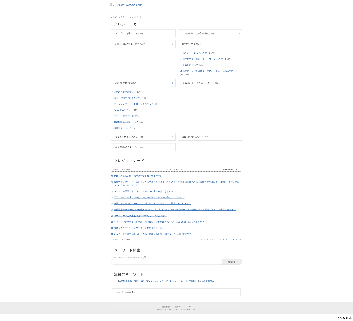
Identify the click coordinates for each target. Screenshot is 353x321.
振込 (142, 281)
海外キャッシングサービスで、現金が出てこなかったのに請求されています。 (152, 203)
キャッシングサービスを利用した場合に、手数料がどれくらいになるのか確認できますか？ (159, 222)
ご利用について (126, 83)
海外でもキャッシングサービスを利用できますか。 (139, 228)
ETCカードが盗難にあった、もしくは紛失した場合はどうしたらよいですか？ (152, 234)
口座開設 (193, 281)
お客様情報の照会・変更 (130, 44)
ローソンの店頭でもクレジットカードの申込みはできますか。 (145, 191)
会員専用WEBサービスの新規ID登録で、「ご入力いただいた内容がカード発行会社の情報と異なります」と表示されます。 (175, 209)
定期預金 (209, 281)
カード (114, 281)
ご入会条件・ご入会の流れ (198, 33)
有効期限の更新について (128, 122)
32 (237, 239)
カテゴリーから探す (118, 17)
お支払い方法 (191, 44)
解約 (201, 281)
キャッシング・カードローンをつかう (135, 104)
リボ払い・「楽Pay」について (198, 53)
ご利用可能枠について (127, 92)
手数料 (128, 281)
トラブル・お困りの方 (129, 33)
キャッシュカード (178, 281)
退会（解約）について (195, 136)
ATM (121, 281)
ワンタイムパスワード (157, 281)
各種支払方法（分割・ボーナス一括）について (206, 59)
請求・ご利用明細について (130, 98)
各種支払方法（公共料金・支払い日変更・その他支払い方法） (209, 73)
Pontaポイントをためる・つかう (201, 83)
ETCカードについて (126, 116)
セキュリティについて (129, 136)
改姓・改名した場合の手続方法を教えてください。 (139, 176)
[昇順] (239, 168)
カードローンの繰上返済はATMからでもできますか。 (140, 215)
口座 (136, 281)
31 (233, 239)
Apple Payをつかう (126, 110)
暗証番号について (125, 128)
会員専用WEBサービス (129, 147)
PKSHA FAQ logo (344, 318)
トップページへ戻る (126, 292)
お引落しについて (191, 65)
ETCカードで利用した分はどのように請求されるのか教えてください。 (149, 197)
